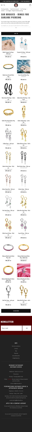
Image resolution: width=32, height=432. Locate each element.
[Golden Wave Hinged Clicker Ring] (8, 112)
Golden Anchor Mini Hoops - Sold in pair (23, 98)
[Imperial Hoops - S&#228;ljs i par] (23, 224)
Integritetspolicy (16, 358)
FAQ (16, 351)
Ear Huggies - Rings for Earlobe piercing (14, 10)
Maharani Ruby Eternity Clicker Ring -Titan (8, 256)
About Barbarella (16, 356)
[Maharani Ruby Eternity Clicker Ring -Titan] (8, 247)
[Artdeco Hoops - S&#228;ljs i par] (23, 180)
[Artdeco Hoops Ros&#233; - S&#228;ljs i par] (8, 180)
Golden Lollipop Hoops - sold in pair (24, 121)
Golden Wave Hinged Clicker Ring (8, 120)
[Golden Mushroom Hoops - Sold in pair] (23, 135)
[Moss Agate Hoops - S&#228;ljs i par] (8, 202)
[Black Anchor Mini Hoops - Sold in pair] (8, 89)
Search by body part (14, 9)
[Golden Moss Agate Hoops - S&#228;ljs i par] (23, 202)
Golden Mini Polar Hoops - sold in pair (23, 301)
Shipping (16, 353)
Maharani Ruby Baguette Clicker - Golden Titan (8, 279)
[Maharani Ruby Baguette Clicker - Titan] (23, 270)
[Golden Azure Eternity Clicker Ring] (8, 66)
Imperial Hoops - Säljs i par (23, 233)
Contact (16, 348)
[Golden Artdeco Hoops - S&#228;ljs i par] (8, 157)
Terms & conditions (16, 346)
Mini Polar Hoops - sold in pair (8, 300)
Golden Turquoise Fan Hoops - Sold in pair (8, 53)
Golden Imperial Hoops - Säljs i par (8, 234)
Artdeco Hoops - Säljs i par (23, 189)
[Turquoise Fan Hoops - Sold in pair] (23, 43)
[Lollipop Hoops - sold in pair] (8, 135)
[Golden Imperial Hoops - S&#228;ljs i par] (8, 224)
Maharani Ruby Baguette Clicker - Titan (23, 279)
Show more (16, 311)
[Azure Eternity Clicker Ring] (23, 66)
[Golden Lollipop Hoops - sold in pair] (23, 112)
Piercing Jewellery (5, 9)
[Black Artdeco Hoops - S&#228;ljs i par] (23, 157)
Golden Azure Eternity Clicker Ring (8, 75)
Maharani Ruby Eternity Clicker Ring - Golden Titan (24, 256)
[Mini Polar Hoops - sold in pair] (8, 291)
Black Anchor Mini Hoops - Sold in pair (8, 98)
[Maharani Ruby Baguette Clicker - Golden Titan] (8, 270)
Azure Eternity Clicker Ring (23, 75)
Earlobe (2, 10)
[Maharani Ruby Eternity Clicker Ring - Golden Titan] (23, 247)
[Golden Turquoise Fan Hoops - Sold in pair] (8, 43)
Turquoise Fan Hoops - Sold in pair (23, 52)
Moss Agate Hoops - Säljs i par (8, 210)
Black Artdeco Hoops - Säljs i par (23, 166)
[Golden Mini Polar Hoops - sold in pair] (23, 291)
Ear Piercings (23, 9)
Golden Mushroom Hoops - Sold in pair (23, 144)
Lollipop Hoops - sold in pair (8, 143)
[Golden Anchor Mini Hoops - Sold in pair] (23, 89)
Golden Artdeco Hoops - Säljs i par (8, 167)
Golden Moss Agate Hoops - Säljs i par (23, 211)
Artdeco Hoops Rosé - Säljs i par (8, 189)
